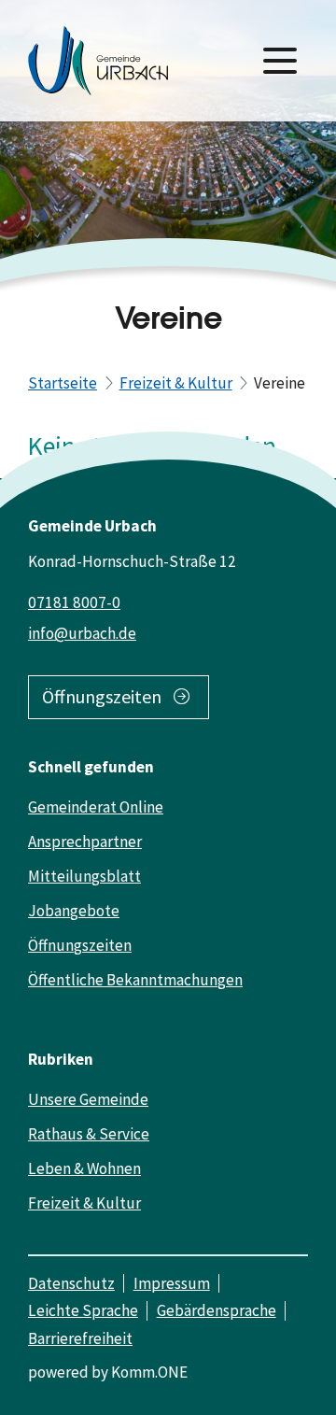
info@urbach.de (82, 633)
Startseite (62, 383)
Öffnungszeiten (101, 697)
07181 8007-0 (74, 602)
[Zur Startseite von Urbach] (98, 60)
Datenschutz (71, 1283)
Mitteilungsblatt (84, 876)
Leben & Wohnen (84, 1168)
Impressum (171, 1283)
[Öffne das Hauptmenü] (280, 61)
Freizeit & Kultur (175, 383)
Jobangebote (73, 910)
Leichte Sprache (83, 1310)
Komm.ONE (149, 1372)
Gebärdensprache (216, 1310)
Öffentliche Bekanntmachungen (135, 979)
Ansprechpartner (85, 841)
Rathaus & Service (88, 1134)
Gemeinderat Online (95, 807)
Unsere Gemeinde (88, 1099)
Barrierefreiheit (80, 1338)
